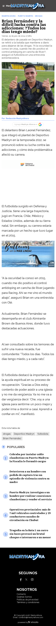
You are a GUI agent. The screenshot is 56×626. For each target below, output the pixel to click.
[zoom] (28, 88)
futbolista (43, 433)
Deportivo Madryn (24, 433)
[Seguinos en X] (26, 579)
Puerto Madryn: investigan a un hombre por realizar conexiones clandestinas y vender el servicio (31, 495)
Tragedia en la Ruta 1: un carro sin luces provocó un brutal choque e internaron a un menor (30, 533)
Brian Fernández (12, 438)
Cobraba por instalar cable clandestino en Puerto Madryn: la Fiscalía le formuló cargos (29, 457)
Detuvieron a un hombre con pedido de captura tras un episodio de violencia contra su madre (29, 477)
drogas (7, 433)
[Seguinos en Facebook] (20, 579)
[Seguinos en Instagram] (32, 579)
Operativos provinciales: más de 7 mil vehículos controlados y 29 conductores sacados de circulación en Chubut (30, 515)
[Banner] (28, 168)
